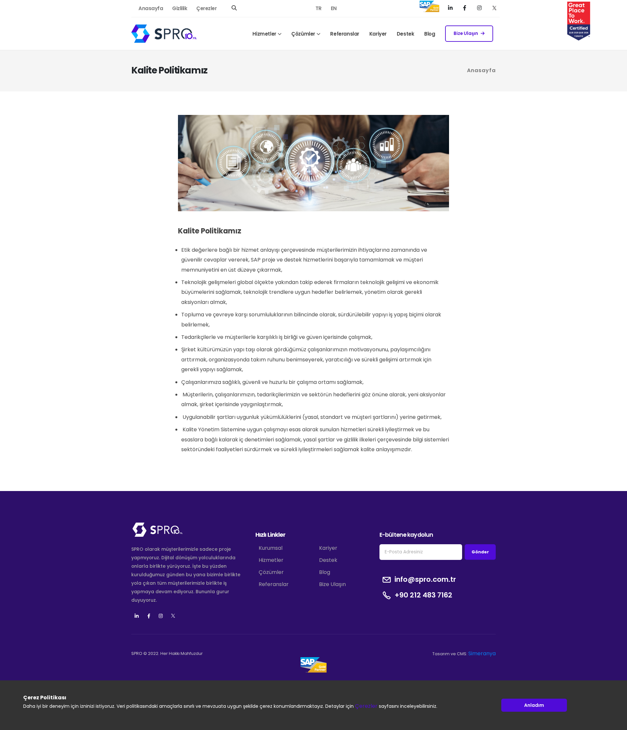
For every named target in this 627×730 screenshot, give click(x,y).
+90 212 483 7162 (423, 595)
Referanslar (344, 33)
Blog (429, 33)
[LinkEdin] (451, 8)
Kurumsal (270, 548)
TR (318, 8)
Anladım (534, 705)
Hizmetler (264, 33)
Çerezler (206, 8)
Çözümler (303, 33)
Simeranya (482, 653)
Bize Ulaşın (466, 33)
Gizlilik (179, 8)
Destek (405, 33)
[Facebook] (465, 8)
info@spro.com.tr (425, 579)
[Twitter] (494, 8)
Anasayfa (150, 8)
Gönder (480, 552)
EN (334, 8)
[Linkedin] (136, 616)
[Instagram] (480, 8)
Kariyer (378, 33)
